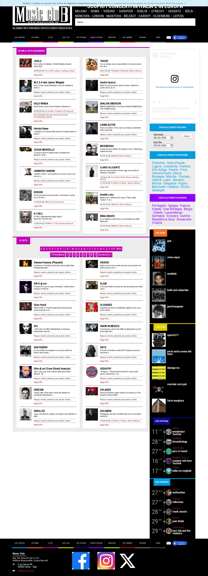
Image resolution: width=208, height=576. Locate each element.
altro (119, 248)
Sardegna (158, 190)
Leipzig (178, 16)
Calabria (172, 187)
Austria (185, 216)
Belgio (188, 209)
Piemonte (158, 163)
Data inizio (158, 134)
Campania (169, 183)
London (98, 16)
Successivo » (105, 254)
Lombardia (170, 166)
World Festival (96, 37)
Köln (189, 11)
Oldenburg (161, 16)
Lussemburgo (173, 212)
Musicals (112, 37)
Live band (35, 37)
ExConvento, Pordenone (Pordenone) (59, 111)
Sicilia (184, 187)
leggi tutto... (39, 75)
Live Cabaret (127, 37)
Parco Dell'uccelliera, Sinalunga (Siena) (60, 71)
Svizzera (172, 216)
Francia (185, 206)
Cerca (186, 136)
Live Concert (162, 482)
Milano (81, 11)
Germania (158, 216)
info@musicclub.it (26, 570)
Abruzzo (178, 180)
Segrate (174, 11)
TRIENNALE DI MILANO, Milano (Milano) (126, 71)
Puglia (182, 183)
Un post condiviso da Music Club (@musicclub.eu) (176, 118)
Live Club (65, 37)
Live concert (19, 37)
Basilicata (158, 187)
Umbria (156, 180)
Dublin (142, 11)
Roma (95, 11)
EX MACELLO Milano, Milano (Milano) (125, 183)
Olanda (157, 212)
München (82, 16)
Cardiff (145, 16)
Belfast (130, 16)
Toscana (183, 176)
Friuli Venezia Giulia (169, 171)
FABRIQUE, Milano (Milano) (121, 204)
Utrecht (157, 11)
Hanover (126, 11)
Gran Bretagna (172, 209)
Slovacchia (183, 219)
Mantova (113, 16)
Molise (156, 183)
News (158, 37)
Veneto (173, 170)
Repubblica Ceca (163, 219)
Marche (171, 176)
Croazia (157, 223)
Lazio (167, 180)
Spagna (173, 206)
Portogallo (159, 206)
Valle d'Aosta (176, 163)
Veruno (109, 11)
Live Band (160, 233)
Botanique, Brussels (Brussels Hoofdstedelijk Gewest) (51, 116)
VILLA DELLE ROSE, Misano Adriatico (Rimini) (119, 178)
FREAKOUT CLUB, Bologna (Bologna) (59, 223)
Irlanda (156, 209)
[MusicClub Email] (169, 37)
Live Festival (81, 37)
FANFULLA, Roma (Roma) (54, 202)
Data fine (157, 142)
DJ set (50, 37)
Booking (142, 37)
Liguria (156, 166)
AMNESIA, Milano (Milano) (121, 156)
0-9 (113, 248)
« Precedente (57, 254)
